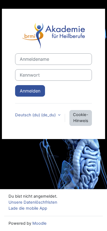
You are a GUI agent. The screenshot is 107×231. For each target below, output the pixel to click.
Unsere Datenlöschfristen (33, 202)
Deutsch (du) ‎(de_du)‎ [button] (36, 114)
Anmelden (30, 91)
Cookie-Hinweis (80, 117)
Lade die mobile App (28, 208)
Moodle (39, 223)
